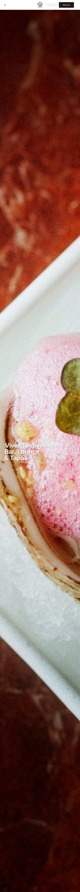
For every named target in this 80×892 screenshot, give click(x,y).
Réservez (66, 5)
